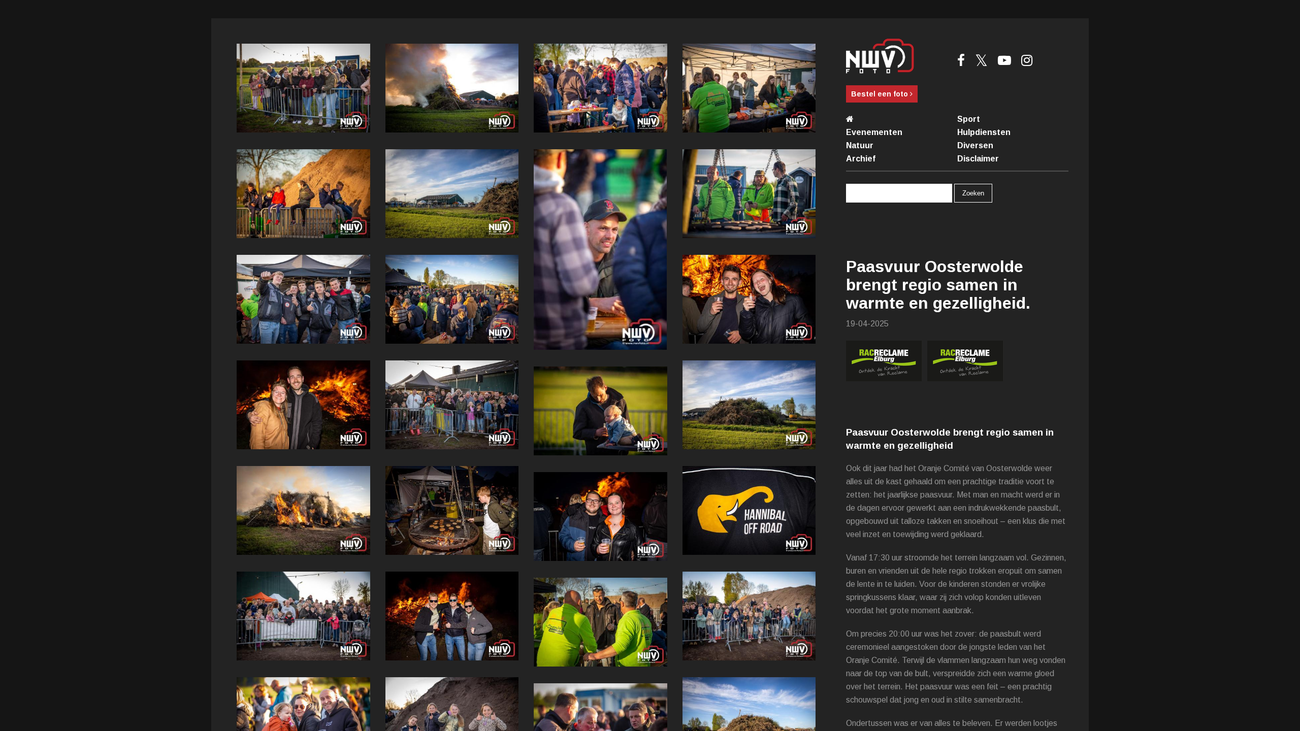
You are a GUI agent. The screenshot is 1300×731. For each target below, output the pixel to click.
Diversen (975, 145)
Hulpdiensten (984, 132)
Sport (968, 119)
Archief (860, 158)
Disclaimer (978, 158)
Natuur (859, 145)
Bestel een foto (880, 94)
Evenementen (874, 132)
